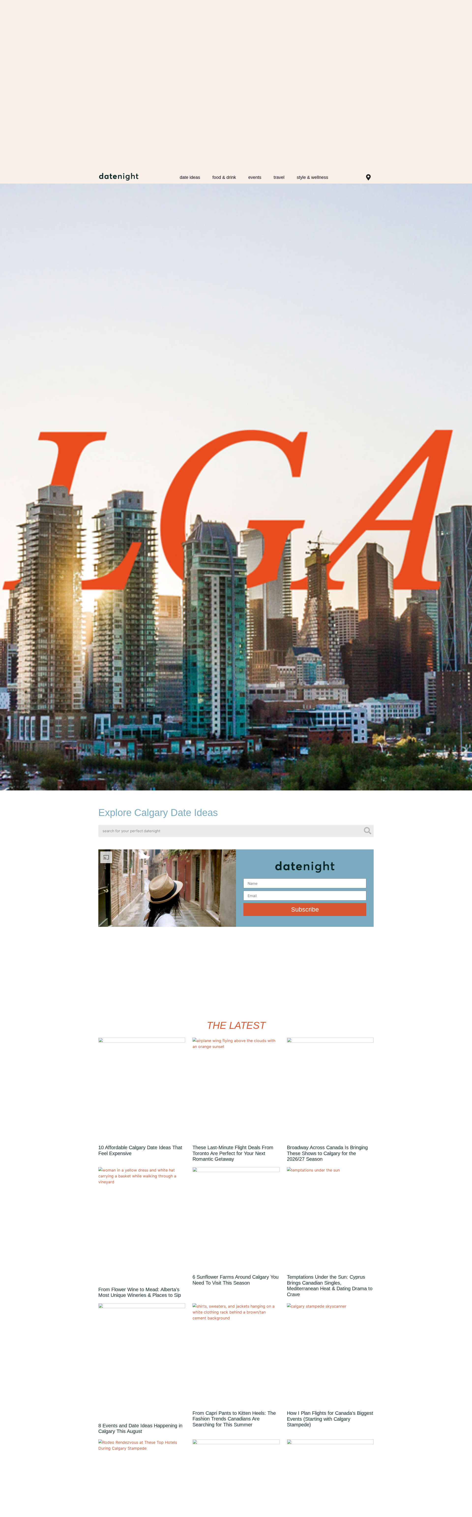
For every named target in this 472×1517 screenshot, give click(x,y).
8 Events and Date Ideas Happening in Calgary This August (140, 1428)
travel (279, 177)
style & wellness (312, 177)
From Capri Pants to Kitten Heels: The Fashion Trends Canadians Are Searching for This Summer (234, 1418)
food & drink (224, 177)
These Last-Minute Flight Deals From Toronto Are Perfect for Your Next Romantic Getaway (232, 1153)
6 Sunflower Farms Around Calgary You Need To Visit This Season (235, 1280)
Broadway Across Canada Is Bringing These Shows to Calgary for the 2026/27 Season (327, 1153)
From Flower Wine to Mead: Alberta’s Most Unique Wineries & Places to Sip (139, 1292)
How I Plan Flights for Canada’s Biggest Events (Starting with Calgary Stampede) (330, 1418)
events (254, 177)
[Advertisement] (236, 972)
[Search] (367, 831)
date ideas (190, 177)
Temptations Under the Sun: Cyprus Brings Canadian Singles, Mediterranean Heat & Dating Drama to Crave (329, 1285)
